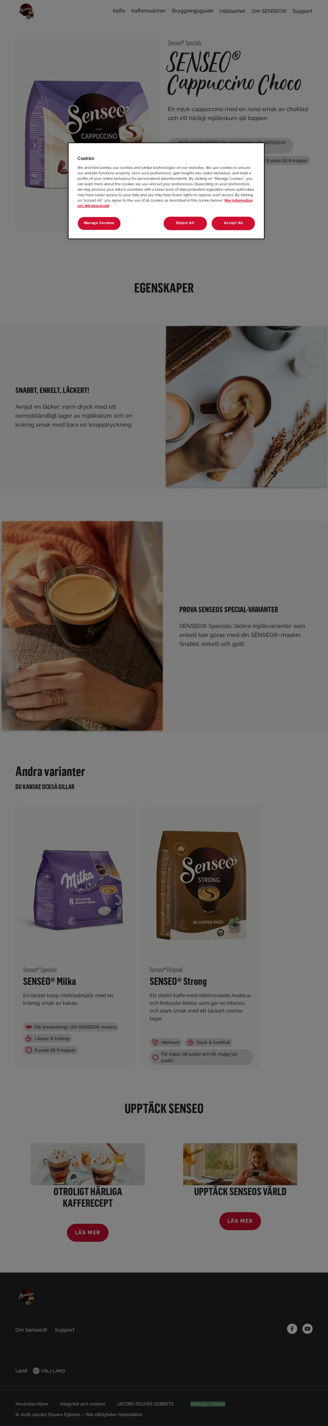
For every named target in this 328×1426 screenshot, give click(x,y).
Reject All (185, 223)
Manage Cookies (99, 223)
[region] (166, 191)
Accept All (233, 223)
